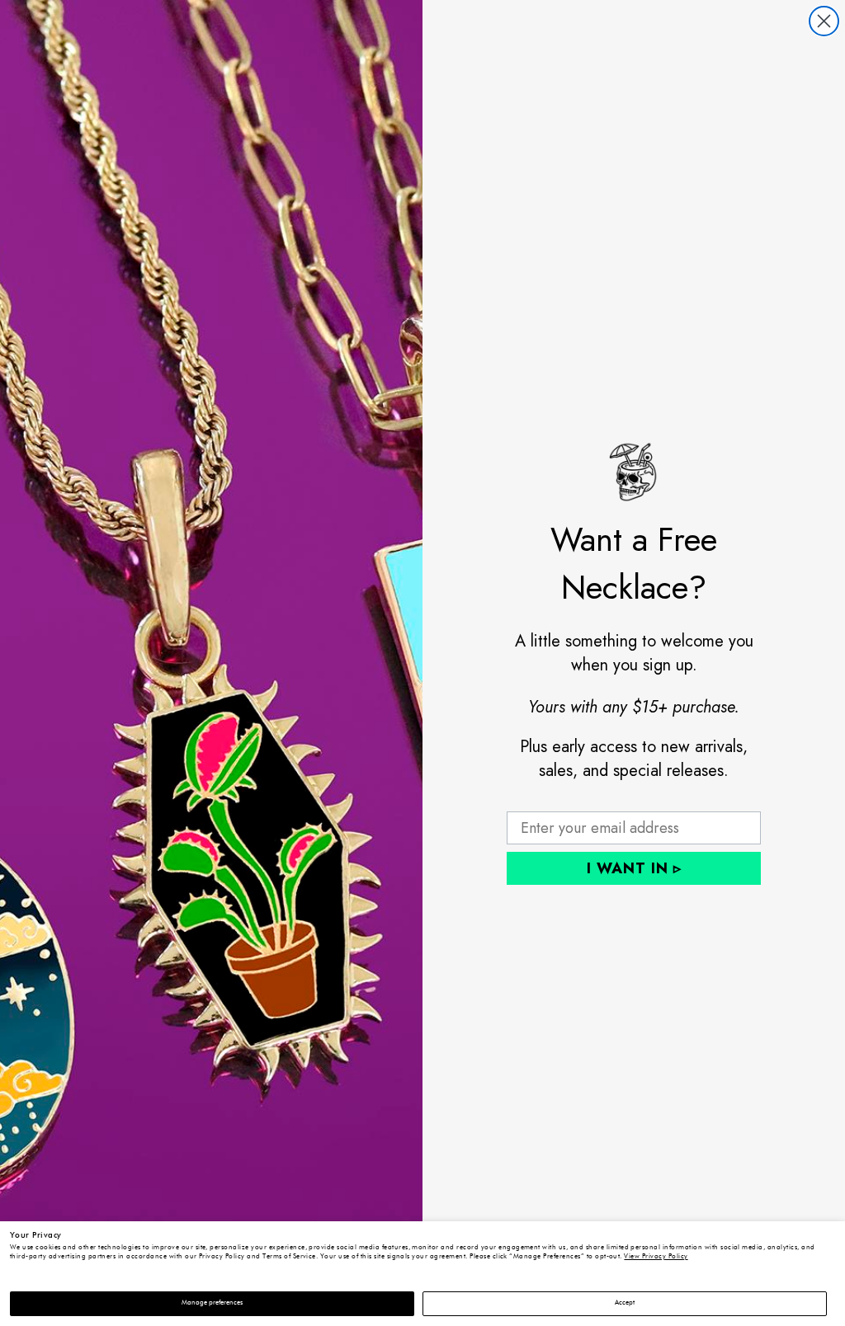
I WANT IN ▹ (634, 868)
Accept (625, 1303)
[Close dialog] (824, 21)
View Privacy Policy (655, 1256)
